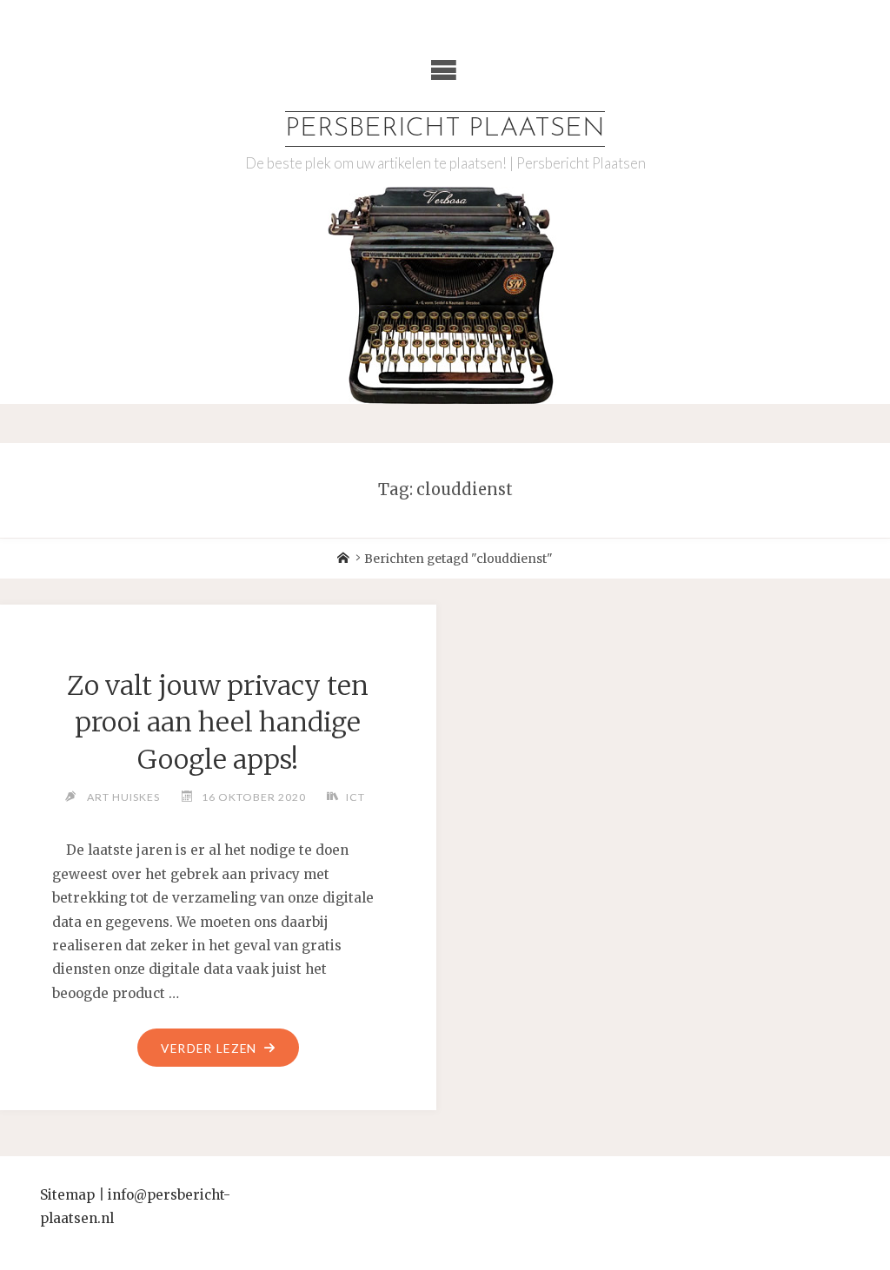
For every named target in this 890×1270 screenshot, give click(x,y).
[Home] (343, 559)
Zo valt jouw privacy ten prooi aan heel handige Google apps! (218, 722)
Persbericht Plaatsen (445, 129)
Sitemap (67, 1195)
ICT (355, 797)
